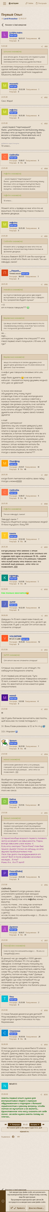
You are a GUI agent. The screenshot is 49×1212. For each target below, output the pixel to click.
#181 (46, 47)
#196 (46, 885)
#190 (46, 589)
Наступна (34, 1125)
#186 (46, 285)
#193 (46, 709)
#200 (46, 1095)
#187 (46, 475)
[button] (4, 3)
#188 (46, 504)
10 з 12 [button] (25, 1125)
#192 (46, 650)
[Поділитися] (42, 46)
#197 (46, 941)
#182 (46, 97)
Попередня (16, 1125)
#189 (46, 547)
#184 (46, 169)
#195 (46, 813)
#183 (46, 124)
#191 (46, 616)
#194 (46, 754)
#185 (46, 236)
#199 (46, 1045)
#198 (46, 1011)
